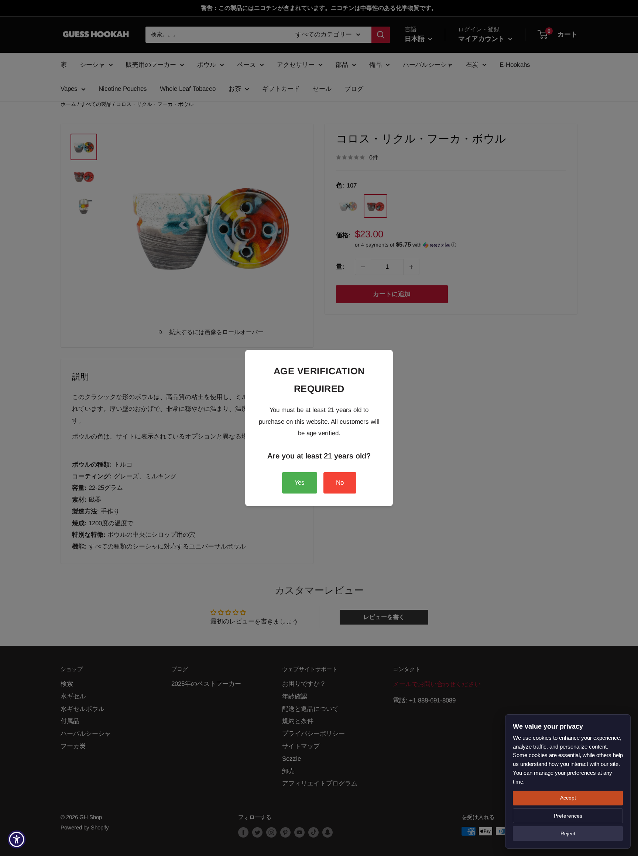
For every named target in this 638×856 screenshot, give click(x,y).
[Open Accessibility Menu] (16, 839)
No (340, 482)
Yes (300, 482)
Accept (568, 798)
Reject (567, 833)
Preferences (568, 816)
